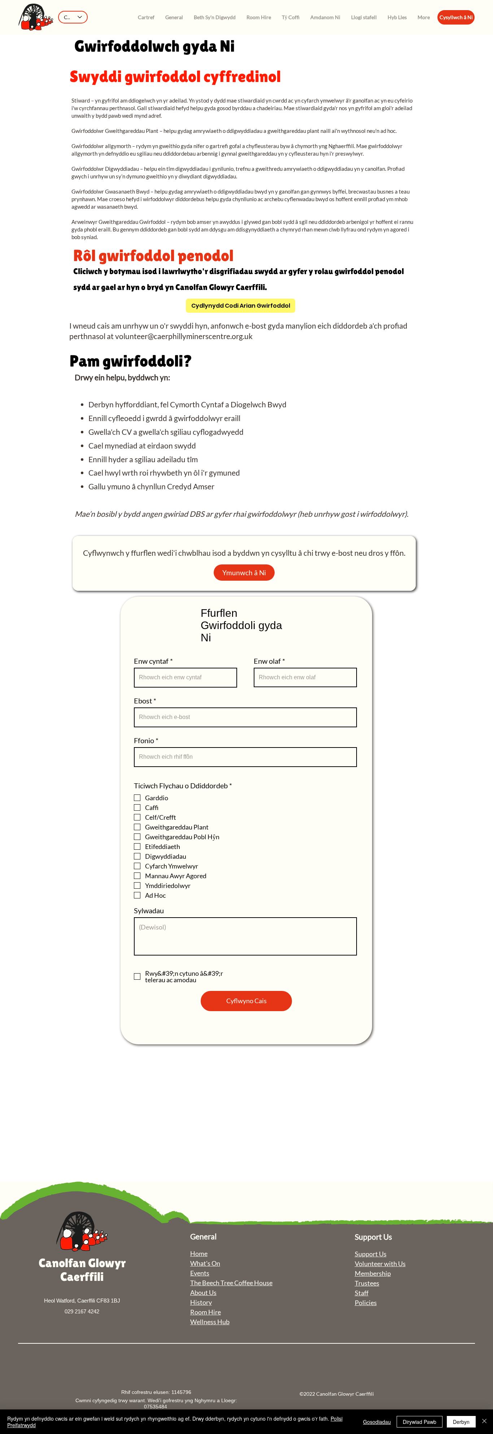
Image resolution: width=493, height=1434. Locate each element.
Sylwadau (149, 910)
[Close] (484, 1421)
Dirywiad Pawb (419, 1421)
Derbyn (461, 1421)
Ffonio (144, 740)
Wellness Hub (210, 1322)
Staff (361, 1293)
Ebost (143, 700)
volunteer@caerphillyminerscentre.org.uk (184, 336)
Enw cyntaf (151, 660)
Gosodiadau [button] (377, 1421)
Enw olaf (267, 660)
